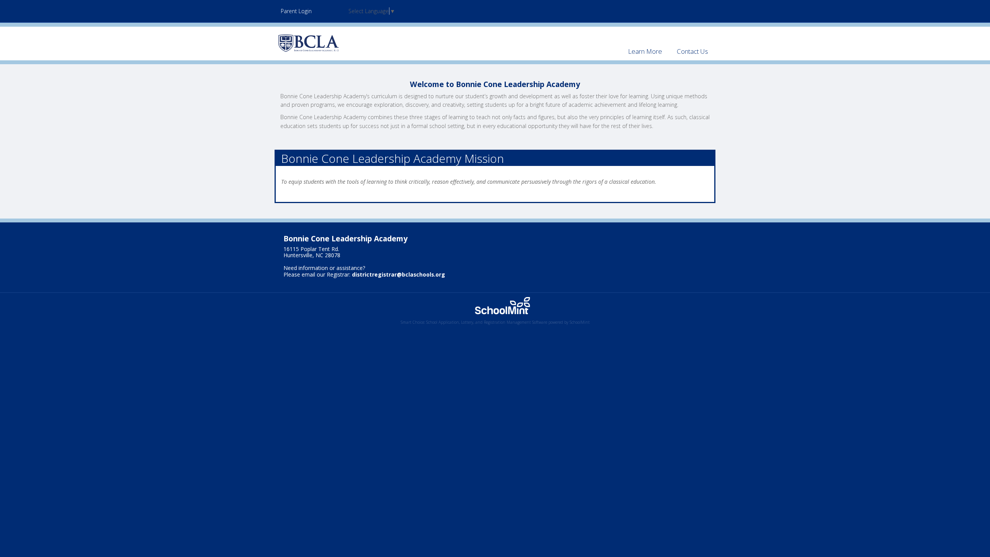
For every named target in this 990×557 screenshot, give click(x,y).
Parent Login (296, 11)
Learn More (645, 51)
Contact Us (692, 51)
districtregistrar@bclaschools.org (398, 274)
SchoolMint (580, 322)
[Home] (309, 42)
